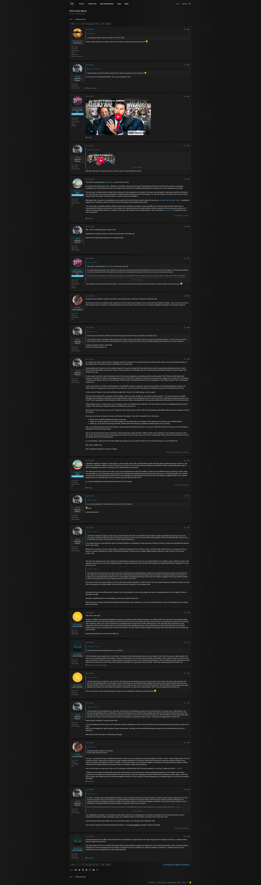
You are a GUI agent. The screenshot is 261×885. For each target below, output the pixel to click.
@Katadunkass (109, 182)
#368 (188, 296)
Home (184, 882)
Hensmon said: (92, 262)
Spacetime (77, 654)
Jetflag (77, 76)
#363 (188, 96)
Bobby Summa (77, 41)
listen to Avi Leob (169, 210)
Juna (72, 13)
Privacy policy (172, 882)
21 (97, 24)
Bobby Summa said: (93, 69)
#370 (188, 359)
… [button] (80, 24)
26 (103, 24)
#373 (188, 527)
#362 (188, 64)
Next (108, 24)
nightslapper (77, 624)
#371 (188, 460)
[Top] (187, 882)
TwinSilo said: (91, 331)
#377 (188, 703)
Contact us (151, 882)
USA (72, 319)
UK (72, 204)
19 (90, 24)
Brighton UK (74, 54)
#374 (188, 612)
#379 (188, 789)
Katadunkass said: (93, 150)
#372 (188, 496)
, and (97, 665)
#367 (188, 258)
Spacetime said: (92, 677)
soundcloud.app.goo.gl (82, 56)
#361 (188, 29)
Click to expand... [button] (137, 167)
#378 (188, 742)
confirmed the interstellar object (169, 200)
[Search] (190, 4)
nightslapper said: (92, 646)
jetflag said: (91, 33)
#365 (188, 179)
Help (179, 882)
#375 (188, 642)
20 (93, 24)
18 (86, 24)
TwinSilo (78, 307)
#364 (188, 145)
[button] (85, 3)
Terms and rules (162, 882)
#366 (188, 226)
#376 (188, 673)
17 (83, 24)
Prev (73, 24)
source (179, 768)
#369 (188, 327)
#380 (188, 836)
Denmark (73, 125)
